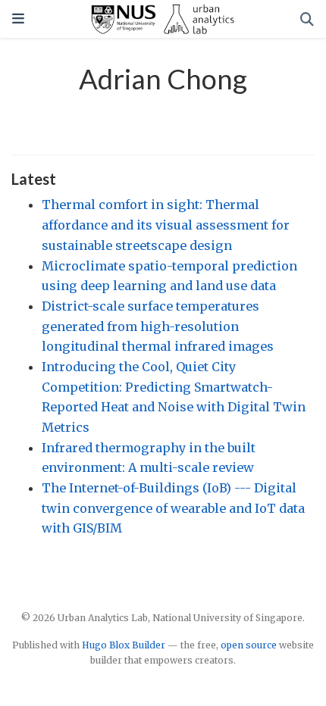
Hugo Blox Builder (123, 645)
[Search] (307, 19)
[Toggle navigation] (18, 18)
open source (249, 645)
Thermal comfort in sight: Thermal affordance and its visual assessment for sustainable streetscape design (166, 224)
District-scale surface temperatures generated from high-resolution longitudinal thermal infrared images (158, 326)
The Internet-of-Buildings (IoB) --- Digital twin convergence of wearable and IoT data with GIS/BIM (173, 508)
